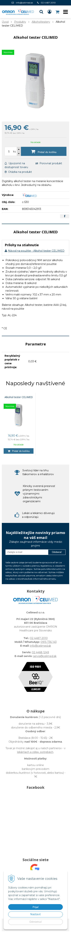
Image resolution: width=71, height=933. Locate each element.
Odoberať (57, 552)
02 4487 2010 (48, 2)
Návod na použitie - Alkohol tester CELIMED (36, 250)
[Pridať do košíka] (18, 451)
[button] (41, 11)
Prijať (36, 907)
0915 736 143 (49, 642)
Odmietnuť (35, 921)
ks (14, 151)
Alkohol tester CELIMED (19, 397)
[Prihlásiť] (50, 11)
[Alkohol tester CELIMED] (35, 81)
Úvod (5, 21)
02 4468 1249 (40, 652)
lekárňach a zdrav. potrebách (35, 752)
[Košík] (57, 11)
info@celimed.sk (24, 2)
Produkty (20, 21)
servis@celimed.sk (44, 656)
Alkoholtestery (41, 21)
